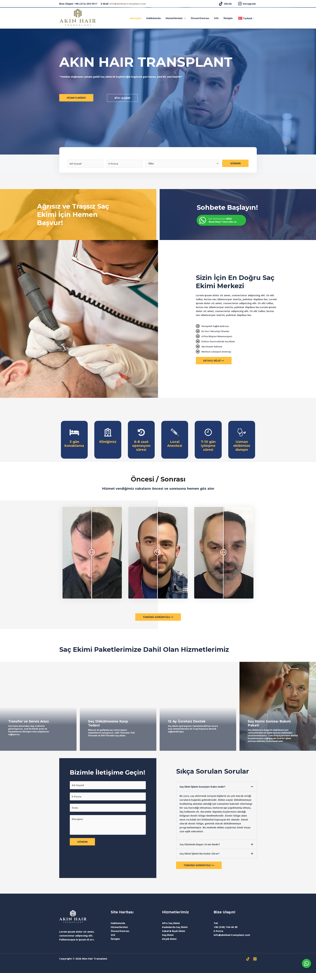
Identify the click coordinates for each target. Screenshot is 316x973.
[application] (184, 18)
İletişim (228, 18)
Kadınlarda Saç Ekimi (174, 927)
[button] (216, 786)
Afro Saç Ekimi (171, 923)
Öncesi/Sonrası (200, 18)
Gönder (235, 163)
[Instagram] (255, 959)
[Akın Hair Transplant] (77, 17)
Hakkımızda (153, 18)
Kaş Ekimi (167, 935)
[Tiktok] (248, 959)
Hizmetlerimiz (174, 18)
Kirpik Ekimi (169, 938)
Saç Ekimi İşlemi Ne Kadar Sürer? (200, 853)
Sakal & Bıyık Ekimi (173, 931)
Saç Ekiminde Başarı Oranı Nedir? (200, 844)
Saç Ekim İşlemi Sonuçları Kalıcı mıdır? (202, 786)
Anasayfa (135, 18)
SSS (216, 18)
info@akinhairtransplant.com (127, 3)
